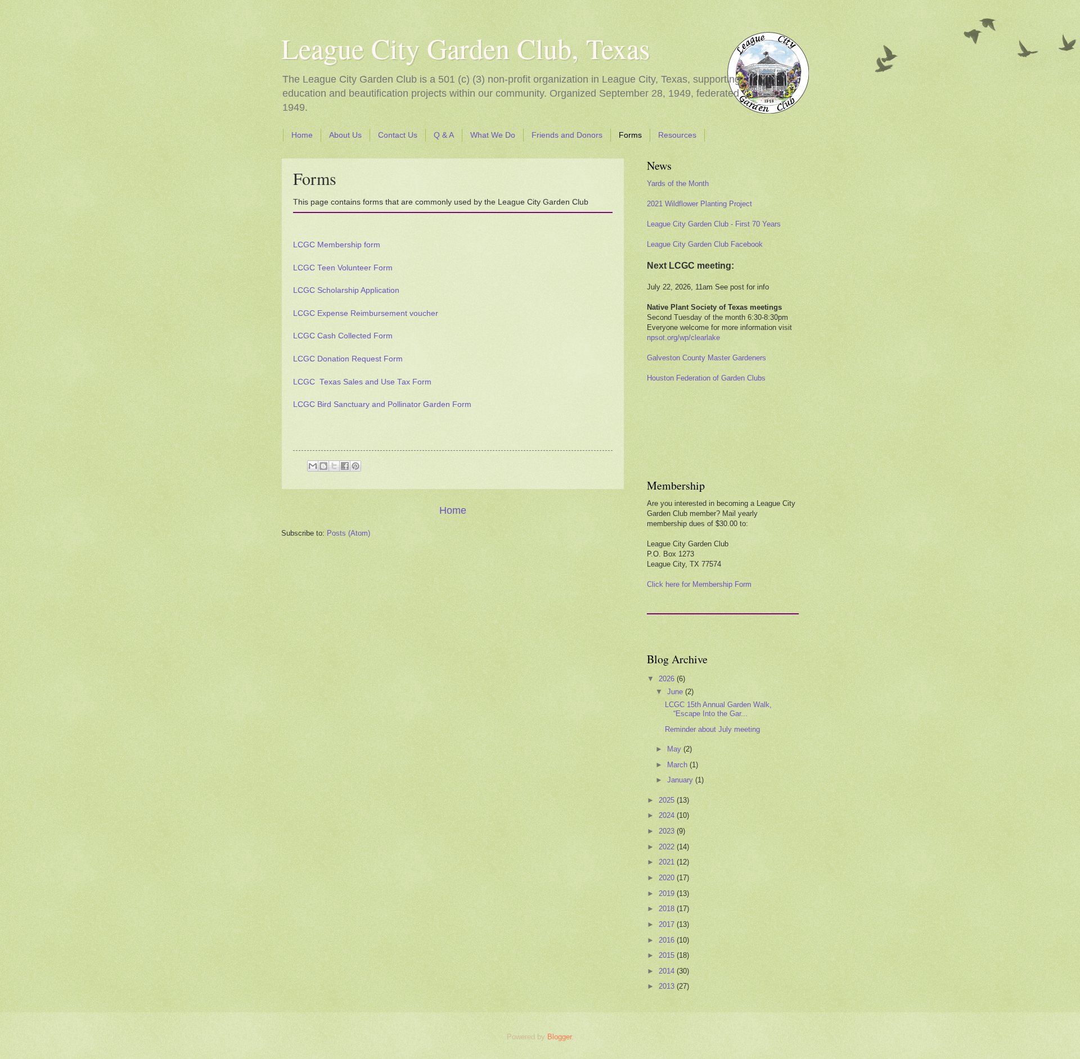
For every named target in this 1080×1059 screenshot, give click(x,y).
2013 (668, 986)
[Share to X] (334, 466)
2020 (668, 878)
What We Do (492, 134)
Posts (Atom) (348, 533)
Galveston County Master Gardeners (706, 358)
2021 (668, 862)
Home (302, 134)
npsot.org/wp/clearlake (683, 337)
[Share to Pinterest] (355, 466)
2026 (668, 679)
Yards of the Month (678, 183)
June (676, 691)
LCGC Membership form (336, 245)
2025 (668, 800)
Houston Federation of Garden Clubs (706, 378)
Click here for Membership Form (699, 584)
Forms (630, 134)
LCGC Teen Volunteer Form (343, 268)
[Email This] (312, 466)
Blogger (559, 1037)
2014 (668, 971)
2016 (668, 940)
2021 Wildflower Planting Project (699, 204)
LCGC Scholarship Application (346, 290)
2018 (668, 908)
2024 (668, 815)
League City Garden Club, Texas (465, 48)
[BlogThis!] (323, 466)
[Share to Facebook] (344, 466)
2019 (668, 893)
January (681, 780)
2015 (668, 955)
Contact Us (397, 134)
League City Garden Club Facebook (705, 244)
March (678, 765)
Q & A (444, 134)
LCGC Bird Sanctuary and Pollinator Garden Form (382, 404)
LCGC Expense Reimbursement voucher (365, 313)
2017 (668, 924)
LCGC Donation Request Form (348, 359)
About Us (345, 134)
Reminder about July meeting (712, 729)
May (675, 749)
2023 (668, 831)
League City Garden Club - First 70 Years (714, 224)
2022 (668, 847)
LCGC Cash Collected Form (343, 336)
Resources (677, 134)
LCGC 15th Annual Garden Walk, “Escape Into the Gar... (718, 708)
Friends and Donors (567, 134)
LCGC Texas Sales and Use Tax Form (362, 382)
